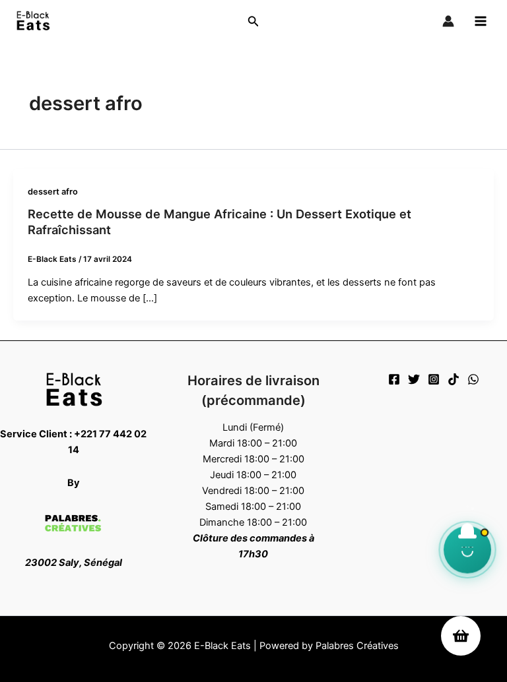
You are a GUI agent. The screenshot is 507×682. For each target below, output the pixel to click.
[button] (253, 21)
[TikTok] (453, 379)
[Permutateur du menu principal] (480, 21)
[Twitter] (414, 379)
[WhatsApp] (473, 379)
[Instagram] (434, 379)
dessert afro (53, 192)
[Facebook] (394, 379)
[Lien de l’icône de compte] (448, 21)
